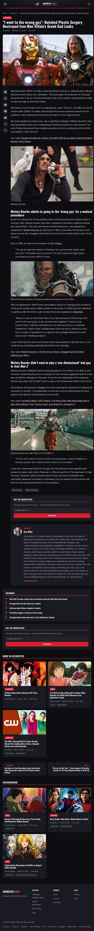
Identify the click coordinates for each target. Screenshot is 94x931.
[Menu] (5, 4)
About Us (15, 927)
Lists (34, 913)
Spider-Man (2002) (66, 826)
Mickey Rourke (17, 490)
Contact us (6, 927)
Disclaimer (24, 927)
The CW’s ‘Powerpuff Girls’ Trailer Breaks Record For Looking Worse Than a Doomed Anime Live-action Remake (22, 744)
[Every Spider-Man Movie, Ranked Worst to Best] (69, 800)
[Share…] (5, 130)
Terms (76, 898)
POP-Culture (36, 909)
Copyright (61, 927)
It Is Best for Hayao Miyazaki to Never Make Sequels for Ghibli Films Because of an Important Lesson (67, 695)
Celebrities (13, 13)
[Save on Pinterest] (5, 92)
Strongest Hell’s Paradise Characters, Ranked (25, 603)
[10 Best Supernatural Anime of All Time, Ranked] (24, 674)
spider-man (54, 826)
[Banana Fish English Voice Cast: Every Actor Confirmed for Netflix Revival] (24, 800)
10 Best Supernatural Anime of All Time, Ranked (21, 694)
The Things (55, 243)
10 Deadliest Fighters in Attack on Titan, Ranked (26, 613)
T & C (44, 927)
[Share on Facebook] (5, 105)
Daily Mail (78, 312)
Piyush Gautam (10, 699)
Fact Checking (35, 927)
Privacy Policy (72, 927)
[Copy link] (5, 124)
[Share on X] (5, 98)
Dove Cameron (20, 753)
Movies (35, 901)
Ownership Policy (85, 927)
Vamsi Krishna (55, 701)
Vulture (42, 387)
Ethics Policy (52, 927)
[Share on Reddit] (5, 111)
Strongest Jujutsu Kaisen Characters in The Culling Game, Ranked (32, 617)
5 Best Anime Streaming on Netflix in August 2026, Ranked (23, 866)
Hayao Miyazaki (62, 705)
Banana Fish (9, 828)
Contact (56, 898)
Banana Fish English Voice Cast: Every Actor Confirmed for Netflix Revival (23, 820)
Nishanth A (54, 823)
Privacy (77, 894)
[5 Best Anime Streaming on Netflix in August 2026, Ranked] (24, 846)
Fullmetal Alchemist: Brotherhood (26, 875)
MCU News (54, 815)
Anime (52, 689)
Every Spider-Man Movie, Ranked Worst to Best (69, 819)
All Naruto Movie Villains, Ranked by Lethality (25, 608)
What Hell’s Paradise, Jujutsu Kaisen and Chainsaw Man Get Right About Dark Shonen (38, 599)
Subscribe (52, 515)
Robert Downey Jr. (33, 230)
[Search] (89, 4)
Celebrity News (38, 898)
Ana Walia (6, 30)
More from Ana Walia (31, 581)
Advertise (56, 902)
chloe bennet (10, 753)
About (55, 894)
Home (5, 13)
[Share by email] (5, 117)
